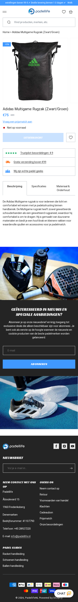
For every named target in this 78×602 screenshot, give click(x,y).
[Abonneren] (71, 468)
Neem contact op (49, 488)
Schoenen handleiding (15, 559)
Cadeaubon (46, 512)
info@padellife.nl (20, 536)
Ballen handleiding (13, 565)
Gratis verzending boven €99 (30, 162)
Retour (44, 494)
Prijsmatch (46, 518)
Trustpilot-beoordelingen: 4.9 (36, 152)
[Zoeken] (8, 22)
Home (6, 32)
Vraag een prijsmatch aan (17, 121)
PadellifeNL (32, 597)
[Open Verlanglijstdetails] (64, 12)
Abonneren (39, 364)
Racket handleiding (13, 553)
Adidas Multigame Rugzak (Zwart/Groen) (35, 32)
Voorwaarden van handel (54, 500)
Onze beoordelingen (51, 524)
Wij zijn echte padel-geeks (28, 171)
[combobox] (40, 22)
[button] (4, 11)
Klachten (45, 506)
